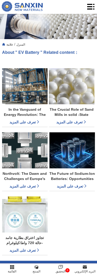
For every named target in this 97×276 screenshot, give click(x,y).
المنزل (20, 44)
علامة (9, 44)
